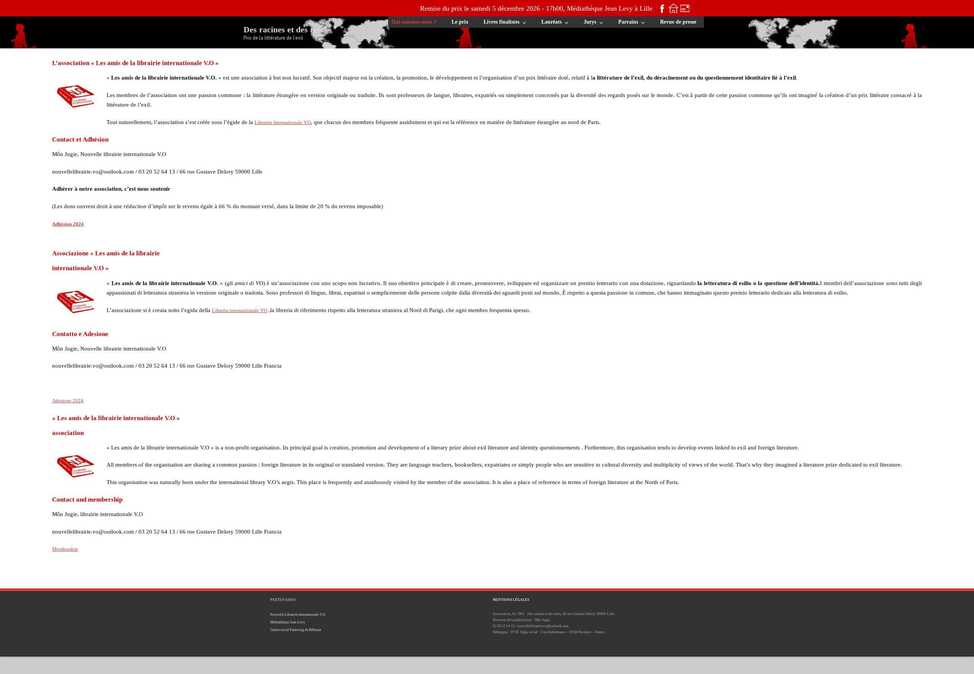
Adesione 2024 (67, 400)
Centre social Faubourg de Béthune (295, 630)
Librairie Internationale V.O (283, 122)
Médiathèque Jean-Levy (287, 622)
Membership (65, 549)
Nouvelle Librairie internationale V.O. (298, 615)
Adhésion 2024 (68, 224)
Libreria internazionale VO (239, 310)
